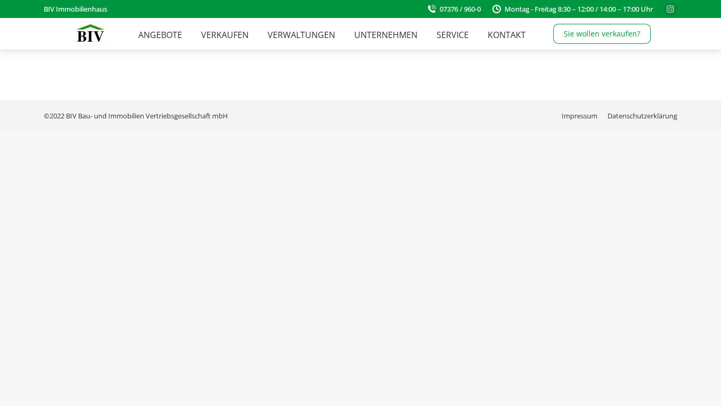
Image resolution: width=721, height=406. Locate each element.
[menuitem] (160, 34)
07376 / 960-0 (460, 9)
